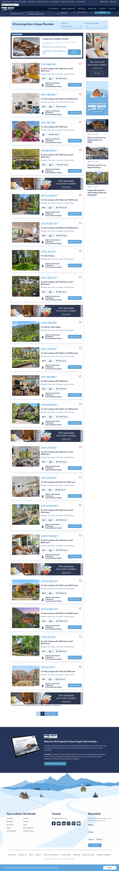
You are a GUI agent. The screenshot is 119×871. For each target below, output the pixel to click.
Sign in (114, 2)
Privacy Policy (65, 855)
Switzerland (11, 831)
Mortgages (31, 2)
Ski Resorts (54, 9)
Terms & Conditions (50, 855)
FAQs (31, 855)
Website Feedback (104, 855)
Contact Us (22, 855)
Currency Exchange (19, 2)
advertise (92, 9)
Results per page (91, 23)
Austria (26, 818)
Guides (102, 9)
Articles (81, 9)
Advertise (77, 855)
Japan (9, 828)
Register (105, 2)
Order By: (64, 23)
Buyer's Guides (88, 855)
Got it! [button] (110, 867)
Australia (10, 818)
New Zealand (28, 828)
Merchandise (80, 2)
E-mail (90, 832)
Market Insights (68, 9)
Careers (38, 855)
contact (112, 9)
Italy (25, 825)
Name (90, 825)
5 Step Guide (6, 2)
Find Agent (55, 2)
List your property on (97, 104)
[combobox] (18, 12)
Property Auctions (43, 2)
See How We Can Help (55, 763)
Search (102, 12)
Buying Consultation (68, 2)
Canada (9, 821)
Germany (10, 825)
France (26, 821)
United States (28, 831)
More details (74, 52)
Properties (12, 855)
